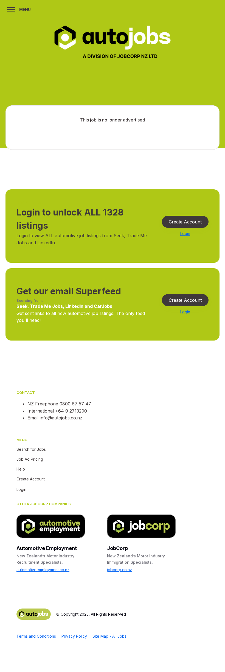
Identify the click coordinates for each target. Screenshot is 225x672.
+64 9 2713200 (71, 411)
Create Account (185, 222)
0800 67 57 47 (75, 403)
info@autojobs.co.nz (61, 418)
